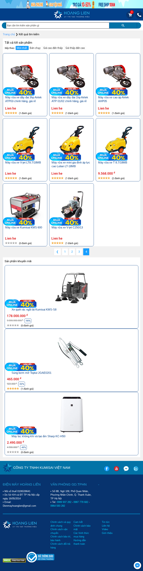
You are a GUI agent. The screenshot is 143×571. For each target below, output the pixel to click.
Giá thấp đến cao (75, 47)
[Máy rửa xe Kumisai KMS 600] (25, 206)
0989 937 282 (64, 502)
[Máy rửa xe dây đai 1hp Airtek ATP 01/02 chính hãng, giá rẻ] (71, 76)
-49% (23, 447)
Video (105, 529)
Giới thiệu (107, 533)
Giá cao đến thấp (53, 47)
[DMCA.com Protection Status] (14, 560)
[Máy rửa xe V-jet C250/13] (71, 206)
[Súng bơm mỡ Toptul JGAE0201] (71, 352)
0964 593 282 (57, 505)
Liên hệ (106, 525)
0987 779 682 (81, 502)
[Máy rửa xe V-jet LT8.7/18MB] (25, 141)
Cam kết (78, 522)
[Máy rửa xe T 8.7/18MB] (118, 141)
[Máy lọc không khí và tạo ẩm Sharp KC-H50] (71, 415)
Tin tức (106, 522)
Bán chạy (35, 47)
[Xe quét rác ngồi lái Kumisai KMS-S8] (71, 288)
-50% (21, 384)
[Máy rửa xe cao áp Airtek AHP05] (118, 76)
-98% (28, 320)
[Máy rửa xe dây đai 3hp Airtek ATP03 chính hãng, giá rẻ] (25, 76)
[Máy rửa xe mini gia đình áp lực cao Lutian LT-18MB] (71, 141)
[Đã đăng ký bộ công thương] (40, 561)
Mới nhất (22, 47)
